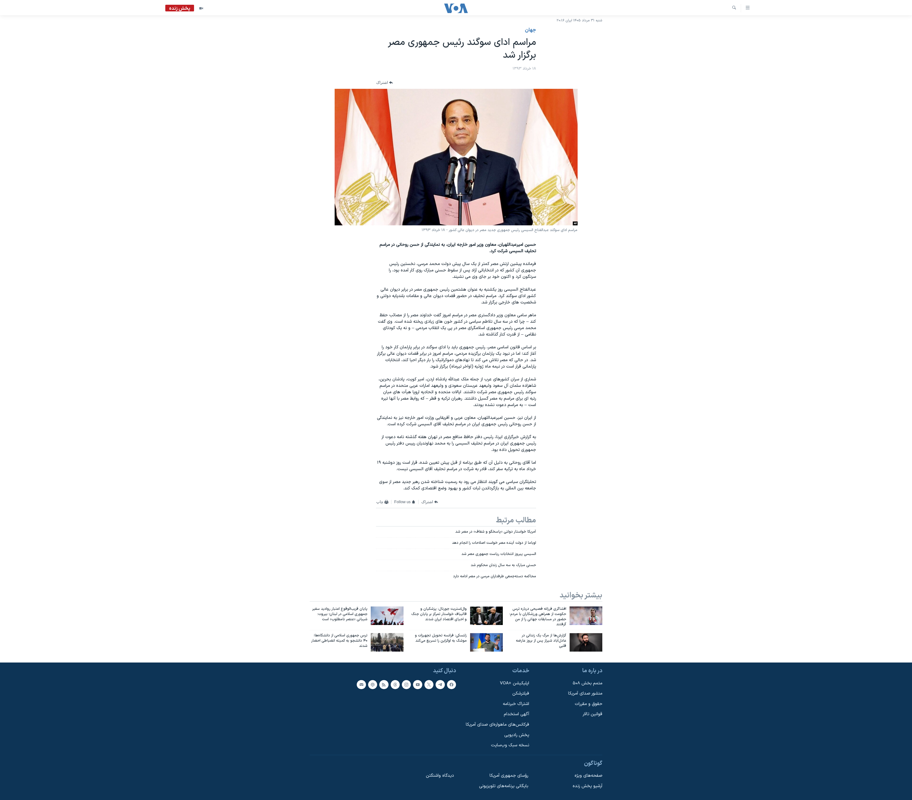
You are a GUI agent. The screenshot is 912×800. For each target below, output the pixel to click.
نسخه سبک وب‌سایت (510, 745)
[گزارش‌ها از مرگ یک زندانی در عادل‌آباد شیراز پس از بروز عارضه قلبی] (586, 642)
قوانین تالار (592, 714)
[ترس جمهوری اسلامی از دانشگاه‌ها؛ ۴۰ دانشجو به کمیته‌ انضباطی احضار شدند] (387, 642)
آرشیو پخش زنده (587, 786)
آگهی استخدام (516, 714)
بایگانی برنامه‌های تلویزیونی (503, 786)
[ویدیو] (201, 8)
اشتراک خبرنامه (516, 704)
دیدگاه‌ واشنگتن (440, 775)
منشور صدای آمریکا (585, 693)
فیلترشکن (520, 693)
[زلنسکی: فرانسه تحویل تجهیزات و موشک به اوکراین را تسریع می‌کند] (486, 642)
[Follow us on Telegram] (440, 684)
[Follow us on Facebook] (451, 684)
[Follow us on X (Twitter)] (428, 684)
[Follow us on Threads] (395, 684)
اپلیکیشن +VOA (514, 683)
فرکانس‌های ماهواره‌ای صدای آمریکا (497, 724)
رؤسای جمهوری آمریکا (508, 775)
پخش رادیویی (516, 735)
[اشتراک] (361, 684)
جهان (530, 30)
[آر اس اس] (383, 684)
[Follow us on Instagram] (406, 684)
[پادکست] (372, 684)
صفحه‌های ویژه (588, 775)
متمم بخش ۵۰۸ (587, 683)
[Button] (384, 83)
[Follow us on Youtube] (417, 684)
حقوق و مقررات (588, 704)
